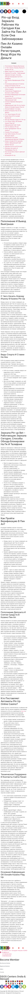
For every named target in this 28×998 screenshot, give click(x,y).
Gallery (1, 969)
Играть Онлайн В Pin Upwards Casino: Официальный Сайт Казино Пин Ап (13, 142)
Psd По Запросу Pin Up (12, 126)
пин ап (23, 711)
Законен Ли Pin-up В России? (13, 146)
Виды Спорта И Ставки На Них (14, 71)
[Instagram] (5, 11)
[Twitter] (13, 11)
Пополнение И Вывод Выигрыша (14, 66)
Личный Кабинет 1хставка (12, 109)
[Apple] (20, 986)
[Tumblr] (20, 11)
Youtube (2, 972)
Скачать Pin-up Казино (11, 132)
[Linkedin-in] (17, 11)
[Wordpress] (24, 11)
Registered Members (5, 966)
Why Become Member (5, 963)
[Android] (24, 986)
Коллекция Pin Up (10, 155)
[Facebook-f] (2, 11)
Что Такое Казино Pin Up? (12, 114)
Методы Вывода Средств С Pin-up (15, 119)
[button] (14, 8)
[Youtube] (9, 11)
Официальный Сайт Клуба (12, 125)
